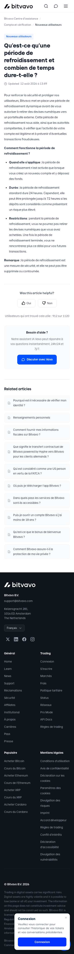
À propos (10, 719)
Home (8, 661)
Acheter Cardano (15, 804)
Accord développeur (53, 820)
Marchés (46, 676)
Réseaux (45, 705)
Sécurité (9, 697)
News (7, 676)
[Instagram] (32, 639)
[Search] (46, 6)
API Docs (46, 719)
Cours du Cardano (16, 811)
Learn (8, 668)
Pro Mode (46, 712)
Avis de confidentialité (54, 768)
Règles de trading (51, 726)
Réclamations (13, 690)
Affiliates (9, 705)
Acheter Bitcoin (14, 761)
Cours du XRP (13, 797)
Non (49, 303)
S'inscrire (46, 668)
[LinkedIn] (16, 639)
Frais (43, 683)
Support (9, 683)
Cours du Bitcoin (14, 768)
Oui (29, 303)
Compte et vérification (17, 24)
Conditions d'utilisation (55, 761)
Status (44, 697)
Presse (8, 741)
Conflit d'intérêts (51, 834)
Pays (7, 734)
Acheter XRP (12, 790)
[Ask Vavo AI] (56, 6)
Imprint (45, 812)
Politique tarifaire (51, 690)
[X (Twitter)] (8, 639)
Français (12, 627)
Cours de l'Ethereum (17, 782)
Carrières (10, 726)
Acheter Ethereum (16, 775)
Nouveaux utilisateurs (48, 24)
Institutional (12, 712)
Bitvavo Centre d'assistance (21, 18)
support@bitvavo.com (18, 601)
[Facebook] (24, 639)
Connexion (47, 661)
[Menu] (66, 6)
